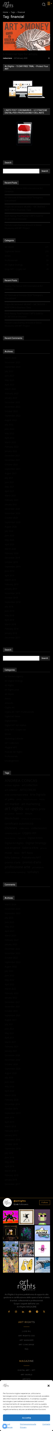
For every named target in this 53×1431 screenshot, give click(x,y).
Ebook (8, 734)
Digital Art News (12, 716)
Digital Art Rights (14, 843)
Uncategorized (12, 760)
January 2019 (11, 588)
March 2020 (10, 548)
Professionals (11, 756)
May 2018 (9, 615)
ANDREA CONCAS (21, 780)
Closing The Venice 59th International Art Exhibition (24, 190)
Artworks (9, 703)
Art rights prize (35, 809)
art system (9, 813)
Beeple (28, 813)
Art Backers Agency (14, 676)
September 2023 (12, 366)
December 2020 (12, 508)
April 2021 (9, 491)
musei (8, 852)
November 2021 (12, 460)
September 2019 (12, 566)
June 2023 (9, 375)
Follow (45, 1202)
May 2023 (9, 380)
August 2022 (11, 420)
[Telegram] (37, 1312)
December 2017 (12, 637)
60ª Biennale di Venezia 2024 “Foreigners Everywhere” (24, 199)
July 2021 (9, 477)
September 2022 (12, 415)
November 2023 (12, 362)
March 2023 (10, 389)
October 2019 (11, 562)
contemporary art (12, 833)
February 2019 (11, 584)
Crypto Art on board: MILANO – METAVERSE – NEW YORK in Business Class (26, 208)
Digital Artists (11, 720)
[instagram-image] (10, 1217)
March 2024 (10, 357)
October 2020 (11, 517)
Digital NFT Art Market (15, 725)
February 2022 (11, 446)
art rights (14, 808)
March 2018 (10, 624)
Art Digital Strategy (14, 680)
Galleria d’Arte (30, 847)
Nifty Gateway (12, 857)
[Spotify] (30, 1312)
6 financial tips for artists (20, 54)
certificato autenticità (19, 823)
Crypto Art (9, 707)
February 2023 (11, 393)
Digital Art (22, 838)
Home (5, 12)
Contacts (46, 1424)
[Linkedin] (23, 1312)
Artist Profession (30, 799)
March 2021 (10, 495)
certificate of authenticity (31, 819)
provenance (38, 867)
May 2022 (9, 433)
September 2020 (12, 522)
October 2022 (11, 411)
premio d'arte (32, 862)
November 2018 (12, 593)
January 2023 (11, 397)
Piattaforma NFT (31, 857)
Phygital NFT (11, 747)
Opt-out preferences (8, 1425)
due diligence (12, 847)
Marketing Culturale (14, 738)
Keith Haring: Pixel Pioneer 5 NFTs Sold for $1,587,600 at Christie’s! (24, 217)
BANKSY (19, 813)
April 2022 (9, 437)
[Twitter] (44, 1312)
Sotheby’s (33, 872)
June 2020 (9, 535)
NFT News (27, 852)
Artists (8, 698)
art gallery (9, 799)
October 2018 (11, 597)
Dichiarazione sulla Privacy (28, 1425)
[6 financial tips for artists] (26, 36)
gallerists (43, 848)
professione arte (17, 867)
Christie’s (11, 828)
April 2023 (9, 384)
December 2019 (12, 557)
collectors (24, 828)
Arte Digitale (38, 794)
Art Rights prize (12, 689)
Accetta (26, 1417)
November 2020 (12, 513)
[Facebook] (9, 1312)
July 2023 (9, 371)
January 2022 (11, 451)
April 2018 (9, 619)
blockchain (12, 818)
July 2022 (9, 424)
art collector (11, 790)
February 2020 (11, 553)
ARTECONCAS (28, 789)
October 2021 (11, 464)
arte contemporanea (16, 794)
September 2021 (12, 468)
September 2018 (12, 602)
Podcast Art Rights (13, 751)
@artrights (20, 1200)
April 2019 (9, 575)
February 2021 (11, 500)
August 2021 (11, 473)
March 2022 (10, 442)
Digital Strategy (36, 842)
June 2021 (9, 482)
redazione (7, 58)
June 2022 (9, 429)
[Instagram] (16, 1312)
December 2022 (12, 402)
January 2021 (11, 504)
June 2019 (9, 571)
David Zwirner (10, 838)
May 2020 (9, 540)
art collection (30, 785)
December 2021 (12, 455)
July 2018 (9, 606)
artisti (18, 799)
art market (12, 803)
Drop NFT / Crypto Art (15, 729)
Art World (9, 694)
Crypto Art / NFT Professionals (19, 711)
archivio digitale (12, 785)
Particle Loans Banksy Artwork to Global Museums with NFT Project (23, 226)
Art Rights (9, 685)
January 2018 (11, 633)
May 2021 (9, 486)
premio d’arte (12, 862)
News (17, 852)
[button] (48, 1385)
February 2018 (11, 628)
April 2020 (9, 544)
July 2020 (9, 531)
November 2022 (12, 406)
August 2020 (11, 526)
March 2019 (10, 579)
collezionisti (39, 828)
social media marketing (15, 872)
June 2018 (9, 611)
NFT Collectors (12, 743)
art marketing (30, 803)
